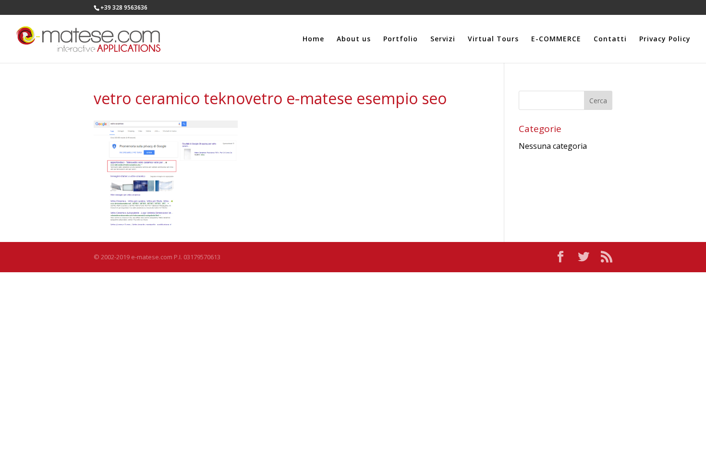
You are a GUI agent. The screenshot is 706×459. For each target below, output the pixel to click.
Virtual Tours (493, 39)
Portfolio (400, 39)
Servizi (442, 39)
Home (313, 39)
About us (354, 39)
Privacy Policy (665, 39)
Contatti (610, 39)
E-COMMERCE (556, 39)
